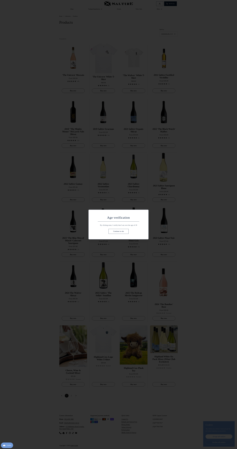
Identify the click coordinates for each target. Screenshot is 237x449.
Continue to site (118, 231)
